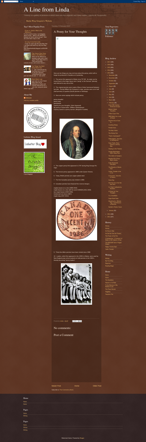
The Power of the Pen (111, 236)
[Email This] (73, 321)
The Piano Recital (110, 289)
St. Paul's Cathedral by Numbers (115, 187)
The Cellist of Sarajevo (115, 156)
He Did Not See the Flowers (113, 233)
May (110, 94)
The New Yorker (113, 130)
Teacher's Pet (109, 294)
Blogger (82, 438)
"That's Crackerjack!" (114, 136)
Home (76, 386)
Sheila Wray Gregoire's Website (39, 21)
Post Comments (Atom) (66, 390)
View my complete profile (31, 100)
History (107, 226)
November (112, 78)
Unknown (29, 98)
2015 (109, 67)
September (112, 83)
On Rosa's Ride (109, 231)
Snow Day (111, 180)
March (111, 100)
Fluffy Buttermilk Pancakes (113, 163)
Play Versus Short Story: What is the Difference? (39, 54)
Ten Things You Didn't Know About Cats (38, 66)
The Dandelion (109, 280)
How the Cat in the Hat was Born (114, 183)
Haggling (107, 291)
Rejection (108, 263)
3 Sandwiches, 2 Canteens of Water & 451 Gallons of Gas (113, 239)
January (111, 210)
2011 (109, 217)
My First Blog (109, 261)
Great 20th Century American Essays (114, 105)
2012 (109, 214)
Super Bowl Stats (113, 198)
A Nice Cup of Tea (113, 113)
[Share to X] (77, 321)
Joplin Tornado (109, 249)
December (112, 75)
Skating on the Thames (115, 149)
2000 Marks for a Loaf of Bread (114, 117)
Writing (107, 258)
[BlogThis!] (75, 321)
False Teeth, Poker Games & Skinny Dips (114, 144)
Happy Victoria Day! (111, 246)
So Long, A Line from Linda (32, 42)
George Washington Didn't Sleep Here (114, 152)
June (110, 91)
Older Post (97, 386)
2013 (109, 73)
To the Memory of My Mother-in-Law (111, 285)
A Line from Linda (46, 9)
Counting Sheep (113, 125)
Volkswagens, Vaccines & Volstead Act (115, 139)
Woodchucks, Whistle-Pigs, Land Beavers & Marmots (114, 202)
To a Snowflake (112, 195)
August (111, 86)
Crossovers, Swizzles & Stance (114, 176)
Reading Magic (109, 266)
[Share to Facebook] (79, 321)
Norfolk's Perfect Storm (115, 207)
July (110, 89)
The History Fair (113, 133)
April (110, 97)
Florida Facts (112, 127)
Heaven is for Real (110, 282)
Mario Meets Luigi (37, 79)
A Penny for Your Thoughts (113, 192)
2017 (109, 62)
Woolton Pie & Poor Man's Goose (114, 159)
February (111, 102)
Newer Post (56, 386)
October (111, 80)
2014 (109, 70)
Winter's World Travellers (112, 110)
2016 (109, 64)
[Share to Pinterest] (81, 321)
